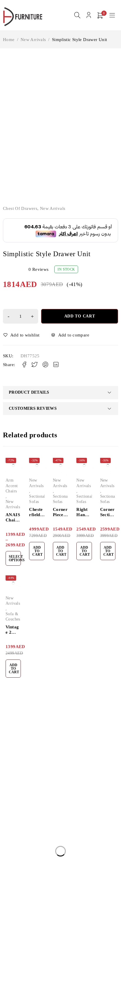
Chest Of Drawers (20, 208)
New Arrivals (33, 39)
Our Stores (75, 759)
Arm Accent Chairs (12, 485)
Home (9, 39)
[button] (36, 551)
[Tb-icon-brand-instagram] (19, 786)
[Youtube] (33, 786)
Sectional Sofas (37, 499)
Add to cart (79, 316)
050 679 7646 (19, 777)
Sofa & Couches (13, 616)
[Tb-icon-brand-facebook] (6, 786)
